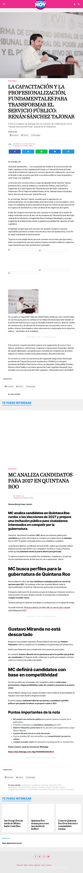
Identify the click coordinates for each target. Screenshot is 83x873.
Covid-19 (48, 865)
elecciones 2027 (55, 785)
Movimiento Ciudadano (38, 789)
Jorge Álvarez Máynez (16, 789)
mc (27, 789)
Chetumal (44, 785)
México (26, 865)
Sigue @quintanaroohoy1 (12, 843)
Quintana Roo (53, 789)
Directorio (20, 865)
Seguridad (37, 865)
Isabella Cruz (20, 496)
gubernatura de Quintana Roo (19, 787)
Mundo (31, 865)
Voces (43, 865)
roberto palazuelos (66, 789)
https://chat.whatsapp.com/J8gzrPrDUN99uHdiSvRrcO (31, 752)
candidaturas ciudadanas (30, 785)
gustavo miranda (38, 787)
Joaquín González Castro (55, 787)
